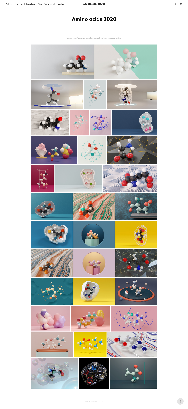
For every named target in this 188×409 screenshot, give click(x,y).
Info (16, 3)
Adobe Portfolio (98, 401)
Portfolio (9, 3)
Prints (40, 3)
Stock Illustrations (28, 3)
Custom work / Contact (54, 3)
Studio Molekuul (94, 4)
